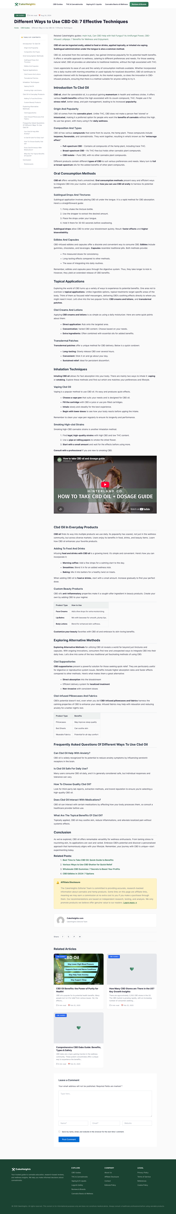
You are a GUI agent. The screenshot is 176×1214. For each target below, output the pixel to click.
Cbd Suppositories (30, 113)
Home (16, 28)
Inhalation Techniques (31, 82)
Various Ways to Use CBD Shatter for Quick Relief (87, 864)
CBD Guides (58, 4)
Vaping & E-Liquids (94, 4)
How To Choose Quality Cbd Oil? (33, 142)
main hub (86, 36)
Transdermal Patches (31, 78)
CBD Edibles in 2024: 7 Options (78, 873)
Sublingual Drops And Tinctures (31, 61)
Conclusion (27, 160)
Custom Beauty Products (32, 102)
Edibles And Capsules (31, 66)
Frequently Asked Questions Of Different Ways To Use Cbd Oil (33, 125)
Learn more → (130, 902)
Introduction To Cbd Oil (31, 44)
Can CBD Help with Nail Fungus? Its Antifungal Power (118, 36)
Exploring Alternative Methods (30, 108)
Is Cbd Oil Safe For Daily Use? (34, 137)
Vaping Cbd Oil (29, 86)
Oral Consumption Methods (33, 56)
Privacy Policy (142, 1172)
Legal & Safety (77, 1185)
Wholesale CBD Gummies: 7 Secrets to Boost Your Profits (91, 869)
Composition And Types (32, 52)
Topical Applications (30, 70)
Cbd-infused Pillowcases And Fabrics (34, 118)
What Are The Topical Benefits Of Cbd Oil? (34, 155)
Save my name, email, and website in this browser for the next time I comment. (93, 1132)
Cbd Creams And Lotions (32, 74)
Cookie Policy (142, 1185)
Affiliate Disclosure (112, 1177)
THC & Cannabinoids (74, 4)
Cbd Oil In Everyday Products (34, 94)
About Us (108, 1172)
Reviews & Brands (139, 4)
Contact (108, 1181)
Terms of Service (144, 1177)
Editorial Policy (110, 1185)
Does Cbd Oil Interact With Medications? (33, 149)
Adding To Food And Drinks (33, 98)
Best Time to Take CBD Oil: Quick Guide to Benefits (88, 860)
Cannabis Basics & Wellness (116, 4)
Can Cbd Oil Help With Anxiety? (31, 132)
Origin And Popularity (31, 48)
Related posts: (29, 164)
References (141, 1181)
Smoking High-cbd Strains (33, 90)
